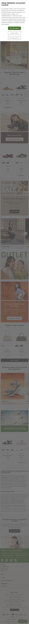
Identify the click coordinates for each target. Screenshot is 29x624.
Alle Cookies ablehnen (14, 38)
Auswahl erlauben (14, 33)
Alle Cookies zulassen (14, 28)
